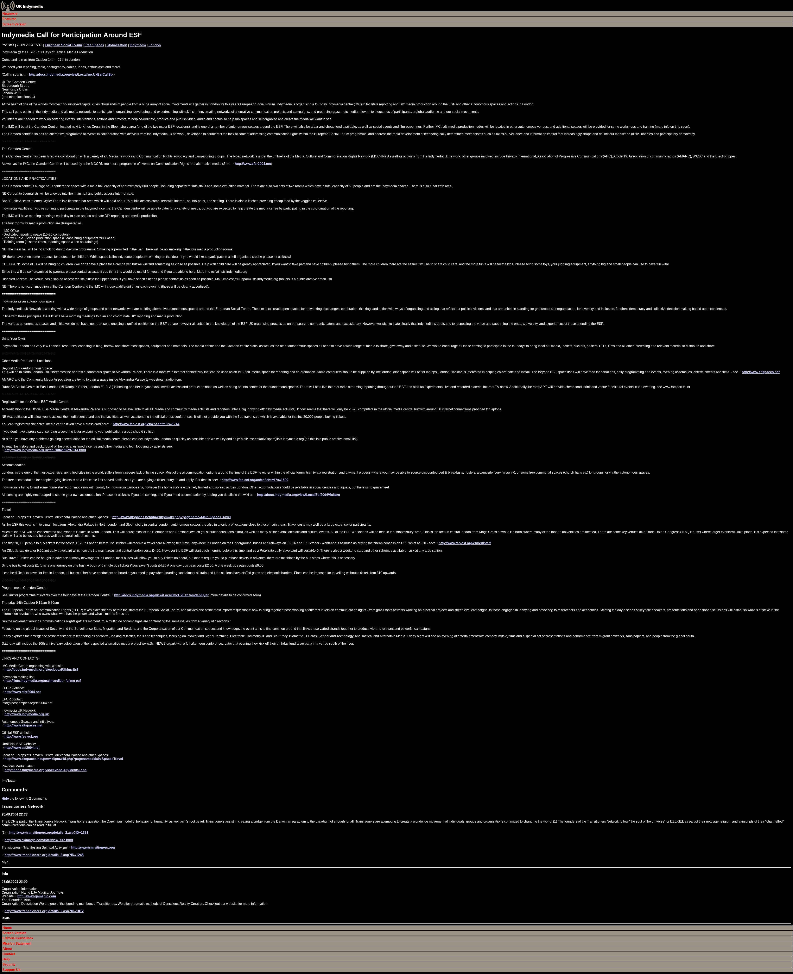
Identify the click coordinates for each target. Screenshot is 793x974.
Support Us (11, 970)
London (154, 45)
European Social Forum (63, 45)
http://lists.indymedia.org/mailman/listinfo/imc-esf (43, 680)
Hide (5, 798)
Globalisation (117, 45)
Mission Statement (16, 943)
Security (8, 964)
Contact (8, 954)
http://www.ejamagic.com (36, 896)
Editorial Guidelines (17, 938)
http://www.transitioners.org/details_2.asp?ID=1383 (48, 832)
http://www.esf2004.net (22, 747)
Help (6, 959)
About (7, 948)
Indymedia (138, 45)
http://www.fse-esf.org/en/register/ (465, 543)
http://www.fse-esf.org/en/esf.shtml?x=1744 (146, 424)
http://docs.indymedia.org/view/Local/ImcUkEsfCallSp (71, 74)
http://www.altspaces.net (761, 372)
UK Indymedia (29, 6)
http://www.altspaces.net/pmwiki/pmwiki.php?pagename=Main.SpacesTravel (171, 517)
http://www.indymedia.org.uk (27, 714)
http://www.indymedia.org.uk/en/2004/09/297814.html (45, 450)
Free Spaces (94, 45)
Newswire (10, 13)
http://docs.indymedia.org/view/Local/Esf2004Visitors (298, 495)
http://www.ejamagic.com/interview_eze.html (39, 840)
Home (7, 928)
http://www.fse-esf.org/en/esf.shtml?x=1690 (255, 480)
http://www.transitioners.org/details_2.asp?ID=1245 (44, 855)
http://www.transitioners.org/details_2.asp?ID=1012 (44, 911)
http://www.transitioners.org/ (93, 847)
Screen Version (14, 24)
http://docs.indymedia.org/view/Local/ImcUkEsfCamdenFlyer (161, 595)
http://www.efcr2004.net (253, 164)
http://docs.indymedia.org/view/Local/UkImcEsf (41, 669)
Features (9, 19)
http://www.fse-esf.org (21, 736)
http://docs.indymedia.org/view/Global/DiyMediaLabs (46, 770)
